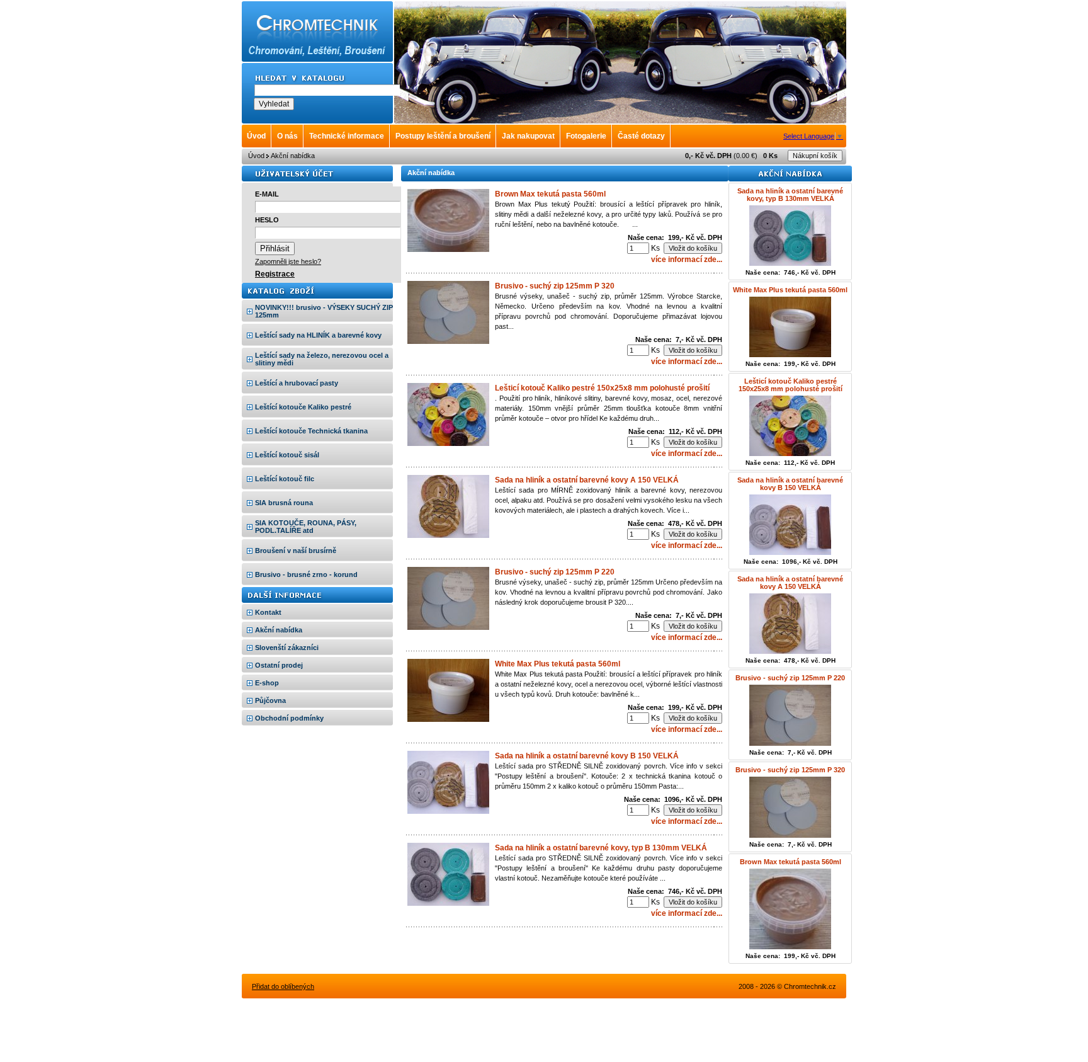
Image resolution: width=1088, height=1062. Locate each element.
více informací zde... (686, 259)
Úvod (256, 155)
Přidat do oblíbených (283, 986)
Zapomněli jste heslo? (288, 261)
